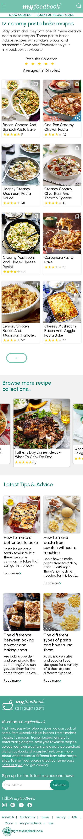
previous (18, 358)
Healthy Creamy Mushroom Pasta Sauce (17, 193)
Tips (50, 823)
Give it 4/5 (46, 63)
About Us (8, 817)
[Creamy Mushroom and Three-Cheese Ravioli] (21, 252)
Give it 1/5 (26, 63)
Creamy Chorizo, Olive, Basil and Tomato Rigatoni (58, 193)
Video (9, 823)
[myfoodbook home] (41, 10)
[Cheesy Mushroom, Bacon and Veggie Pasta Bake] (62, 320)
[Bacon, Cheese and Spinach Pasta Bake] (21, 119)
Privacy (60, 817)
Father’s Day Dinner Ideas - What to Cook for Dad (38, 454)
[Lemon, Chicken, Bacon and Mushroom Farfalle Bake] (21, 320)
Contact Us (27, 817)
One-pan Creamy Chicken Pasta (59, 127)
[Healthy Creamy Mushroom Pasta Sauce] (21, 183)
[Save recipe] (36, 84)
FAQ (74, 817)
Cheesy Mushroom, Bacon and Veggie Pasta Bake (60, 331)
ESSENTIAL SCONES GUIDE (55, 15)
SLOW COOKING (20, 15)
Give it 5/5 (52, 63)
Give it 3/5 (39, 63)
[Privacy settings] (7, 831)
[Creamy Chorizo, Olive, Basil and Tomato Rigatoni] (62, 183)
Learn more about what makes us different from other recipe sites (39, 755)
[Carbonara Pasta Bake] (62, 252)
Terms (45, 817)
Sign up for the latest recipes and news (38, 775)
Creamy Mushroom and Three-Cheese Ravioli (19, 262)
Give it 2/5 (32, 63)
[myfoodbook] (23, 711)
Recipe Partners (30, 823)
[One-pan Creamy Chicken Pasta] (62, 119)
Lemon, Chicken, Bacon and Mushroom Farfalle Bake (18, 333)
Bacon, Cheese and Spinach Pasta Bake (19, 127)
